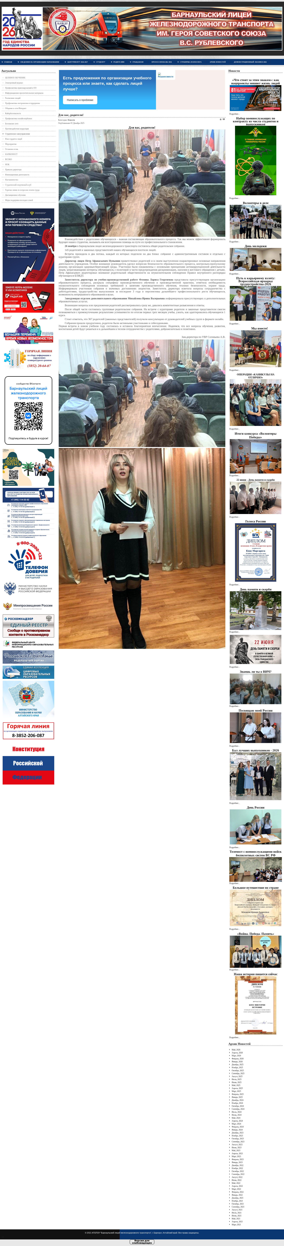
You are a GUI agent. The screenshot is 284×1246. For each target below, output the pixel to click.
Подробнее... (234, 114)
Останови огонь (11, 149)
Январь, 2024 (237, 1130)
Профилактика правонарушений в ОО (20, 88)
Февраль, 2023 (238, 1159)
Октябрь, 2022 (238, 1171)
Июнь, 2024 (236, 1115)
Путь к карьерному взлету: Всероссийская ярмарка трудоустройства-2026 (255, 281)
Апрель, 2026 (237, 1053)
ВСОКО (8, 159)
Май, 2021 (236, 1219)
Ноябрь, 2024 (237, 1103)
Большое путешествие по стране (256, 887)
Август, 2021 (237, 1210)
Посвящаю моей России (255, 710)
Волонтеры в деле (255, 203)
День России (255, 807)
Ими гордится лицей (13, 139)
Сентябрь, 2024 (238, 1109)
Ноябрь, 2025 (237, 1067)
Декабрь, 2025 (237, 1064)
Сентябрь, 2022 (238, 1174)
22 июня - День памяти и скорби (256, 479)
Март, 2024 (236, 1124)
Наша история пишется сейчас (255, 974)
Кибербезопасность (13, 113)
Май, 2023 (236, 1150)
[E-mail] (224, 119)
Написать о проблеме (80, 100)
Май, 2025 (236, 1085)
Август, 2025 (237, 1076)
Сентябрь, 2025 (238, 1073)
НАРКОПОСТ (11, 154)
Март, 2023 (236, 1156)
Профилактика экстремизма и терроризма (22, 103)
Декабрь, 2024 (237, 1100)
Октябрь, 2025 (238, 1070)
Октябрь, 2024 (238, 1106)
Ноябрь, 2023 (237, 1136)
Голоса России (255, 521)
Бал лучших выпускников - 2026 (255, 750)
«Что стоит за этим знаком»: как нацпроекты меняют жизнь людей (255, 81)
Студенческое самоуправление (17, 134)
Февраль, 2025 (238, 1094)
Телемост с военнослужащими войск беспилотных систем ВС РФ (256, 853)
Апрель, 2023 (237, 1153)
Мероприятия (10, 144)
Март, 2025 (236, 1091)
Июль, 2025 (236, 1079)
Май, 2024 (236, 1118)
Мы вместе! (259, 328)
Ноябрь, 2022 (237, 1168)
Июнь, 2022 (236, 1180)
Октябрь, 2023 (238, 1139)
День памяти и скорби (256, 589)
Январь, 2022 (237, 1195)
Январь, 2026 (237, 1061)
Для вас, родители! (70, 115)
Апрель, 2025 (237, 1088)
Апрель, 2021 (237, 1221)
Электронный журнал (14, 83)
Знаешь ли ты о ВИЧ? (256, 671)
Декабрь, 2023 (237, 1133)
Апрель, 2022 (237, 1186)
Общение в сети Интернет (15, 108)
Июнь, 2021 (236, 1216)
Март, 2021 (236, 1224)
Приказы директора (13, 169)
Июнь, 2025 (236, 1082)
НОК (7, 164)
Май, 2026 (236, 1050)
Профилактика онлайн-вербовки (18, 118)
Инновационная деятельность (17, 175)
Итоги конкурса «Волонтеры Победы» (255, 435)
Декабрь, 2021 (237, 1198)
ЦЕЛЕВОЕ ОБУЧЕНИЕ (15, 78)
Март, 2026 (236, 1056)
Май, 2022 (236, 1183)
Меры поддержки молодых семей (19, 200)
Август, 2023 (237, 1144)
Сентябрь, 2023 (238, 1141)
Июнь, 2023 (236, 1147)
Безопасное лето (11, 123)
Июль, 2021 (236, 1213)
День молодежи (256, 246)
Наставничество (11, 180)
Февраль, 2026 (238, 1058)
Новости (71, 120)
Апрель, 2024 (237, 1121)
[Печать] (220, 119)
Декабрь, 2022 (237, 1165)
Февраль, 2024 (238, 1127)
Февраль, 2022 (238, 1192)
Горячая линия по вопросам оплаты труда (22, 190)
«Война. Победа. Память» (255, 933)
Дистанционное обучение (15, 195)
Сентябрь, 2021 (238, 1207)
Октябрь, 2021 (238, 1204)
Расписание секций (12, 98)
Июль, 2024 (236, 1112)
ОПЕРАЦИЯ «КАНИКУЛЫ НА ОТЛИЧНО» (255, 376)
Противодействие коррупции (17, 129)
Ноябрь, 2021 (237, 1201)
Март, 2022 (236, 1189)
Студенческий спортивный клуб (18, 185)
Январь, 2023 (237, 1162)
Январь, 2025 (237, 1097)
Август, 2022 (237, 1177)
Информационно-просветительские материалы (24, 93)
